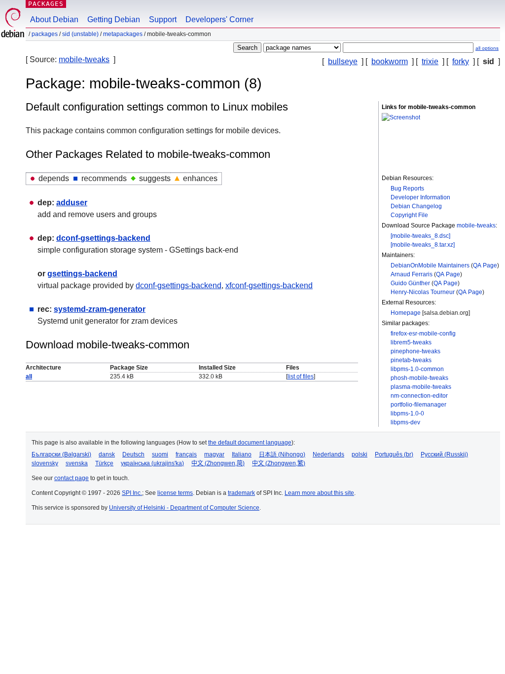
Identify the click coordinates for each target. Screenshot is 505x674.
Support (163, 19)
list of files (301, 376)
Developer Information (420, 197)
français (186, 454)
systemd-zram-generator (99, 309)
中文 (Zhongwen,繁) (278, 463)
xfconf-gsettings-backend (269, 285)
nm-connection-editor (419, 395)
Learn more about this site (319, 492)
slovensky (45, 463)
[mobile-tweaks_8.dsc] (420, 235)
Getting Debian (113, 19)
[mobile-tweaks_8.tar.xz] (423, 244)
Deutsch (133, 454)
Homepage (406, 312)
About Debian (54, 19)
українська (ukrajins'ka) (152, 463)
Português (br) (394, 454)
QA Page (485, 265)
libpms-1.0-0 (407, 413)
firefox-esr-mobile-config (423, 333)
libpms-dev (405, 422)
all (29, 376)
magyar (214, 454)
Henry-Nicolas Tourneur (423, 292)
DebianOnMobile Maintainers (430, 265)
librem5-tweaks (411, 342)
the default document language (249, 442)
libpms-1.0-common (417, 369)
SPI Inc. (132, 492)
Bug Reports (407, 188)
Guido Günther (410, 283)
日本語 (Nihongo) (282, 454)
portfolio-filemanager (418, 404)
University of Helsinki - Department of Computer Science (184, 507)
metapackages (123, 34)
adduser (71, 202)
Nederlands (328, 454)
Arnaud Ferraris (412, 274)
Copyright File (409, 215)
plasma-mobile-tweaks (421, 386)
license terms (175, 492)
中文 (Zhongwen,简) (218, 463)
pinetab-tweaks (411, 360)
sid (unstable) (80, 34)
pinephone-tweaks (415, 351)
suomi (160, 454)
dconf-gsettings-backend (103, 238)
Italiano (242, 454)
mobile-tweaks (84, 59)
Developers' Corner (219, 19)
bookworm (389, 61)
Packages (46, 3)
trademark (241, 492)
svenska (77, 463)
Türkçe (104, 463)
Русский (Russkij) (444, 454)
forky (460, 61)
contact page (71, 478)
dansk (107, 454)
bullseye (343, 61)
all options (487, 48)
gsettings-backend (82, 273)
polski (359, 454)
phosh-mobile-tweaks (419, 377)
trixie (430, 61)
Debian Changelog (416, 206)
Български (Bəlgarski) (61, 454)
